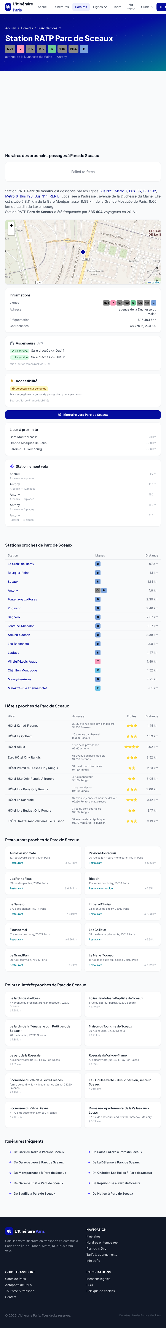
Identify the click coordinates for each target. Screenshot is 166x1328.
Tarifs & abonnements (101, 1254)
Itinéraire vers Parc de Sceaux (85, 414)
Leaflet (155, 282)
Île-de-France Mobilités (146, 1315)
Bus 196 (26, 196)
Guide (145, 7)
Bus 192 (149, 191)
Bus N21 (106, 191)
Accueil (43, 7)
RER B (54, 196)
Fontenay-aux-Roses (22, 599)
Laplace (13, 652)
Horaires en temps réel (102, 1242)
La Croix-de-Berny (21, 564)
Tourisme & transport (20, 1291)
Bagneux (14, 617)
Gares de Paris (15, 1279)
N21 (10, 49)
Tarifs (117, 7)
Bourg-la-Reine (18, 572)
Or (97, 590)
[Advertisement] (83, 106)
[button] (11, 225)
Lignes (98, 7)
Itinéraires (61, 7)
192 (42, 49)
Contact (10, 1297)
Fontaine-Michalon (21, 626)
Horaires (81, 7)
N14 (73, 49)
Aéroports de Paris (18, 1285)
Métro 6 (11, 196)
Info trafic (131, 7)
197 (31, 49)
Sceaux (13, 581)
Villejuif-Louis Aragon (23, 661)
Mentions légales (98, 1279)
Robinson (14, 608)
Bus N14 (41, 196)
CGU (89, 1285)
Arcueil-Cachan (19, 635)
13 (98, 670)
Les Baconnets (18, 643)
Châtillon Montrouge (22, 670)
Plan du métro (96, 1248)
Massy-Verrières (19, 679)
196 (62, 49)
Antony (13, 590)
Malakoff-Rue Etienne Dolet (27, 688)
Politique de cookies (100, 1291)
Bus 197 (135, 191)
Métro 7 (121, 191)
